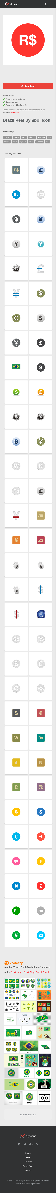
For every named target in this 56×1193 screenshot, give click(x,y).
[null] (28, 995)
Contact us (15, 113)
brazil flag (29, 972)
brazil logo (16, 972)
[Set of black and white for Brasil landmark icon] (12, 1006)
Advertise (28, 1162)
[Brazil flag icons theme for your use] (27, 983)
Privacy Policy (28, 1166)
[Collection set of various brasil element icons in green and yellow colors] (11, 983)
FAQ (28, 1157)
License (28, 1153)
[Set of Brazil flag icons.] (11, 1047)
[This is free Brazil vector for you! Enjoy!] (28, 1006)
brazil (39, 972)
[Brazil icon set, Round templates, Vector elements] (12, 995)
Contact (28, 1170)
